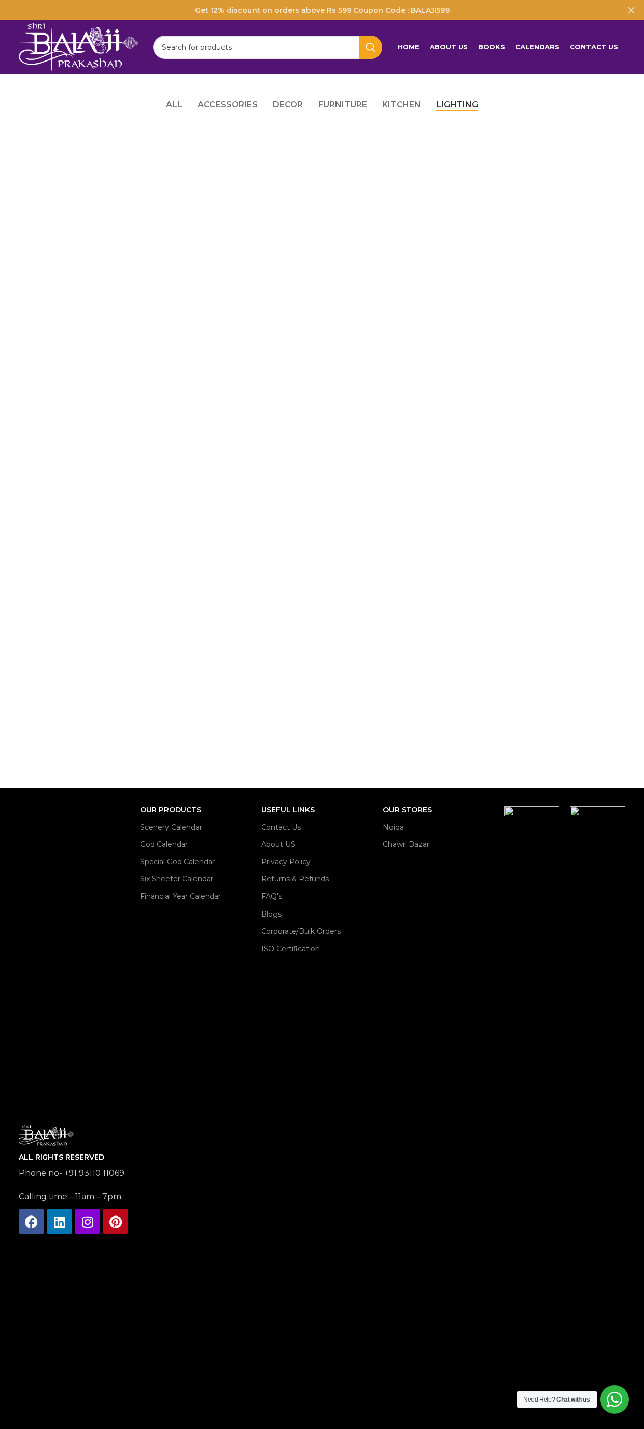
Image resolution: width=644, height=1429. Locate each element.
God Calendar (164, 844)
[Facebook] (31, 1221)
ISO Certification (290, 948)
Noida (393, 827)
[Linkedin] (59, 1221)
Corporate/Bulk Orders (301, 931)
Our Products (170, 809)
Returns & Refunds (295, 879)
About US (278, 844)
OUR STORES (407, 809)
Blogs (271, 914)
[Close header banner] (631, 10)
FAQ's (271, 896)
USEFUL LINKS (288, 809)
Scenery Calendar (171, 827)
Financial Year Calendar (180, 896)
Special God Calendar (177, 861)
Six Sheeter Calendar (176, 879)
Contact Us (281, 827)
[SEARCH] (370, 47)
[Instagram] (87, 1221)
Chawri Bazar (406, 844)
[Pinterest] (115, 1221)
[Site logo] (78, 46)
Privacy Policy (286, 861)
